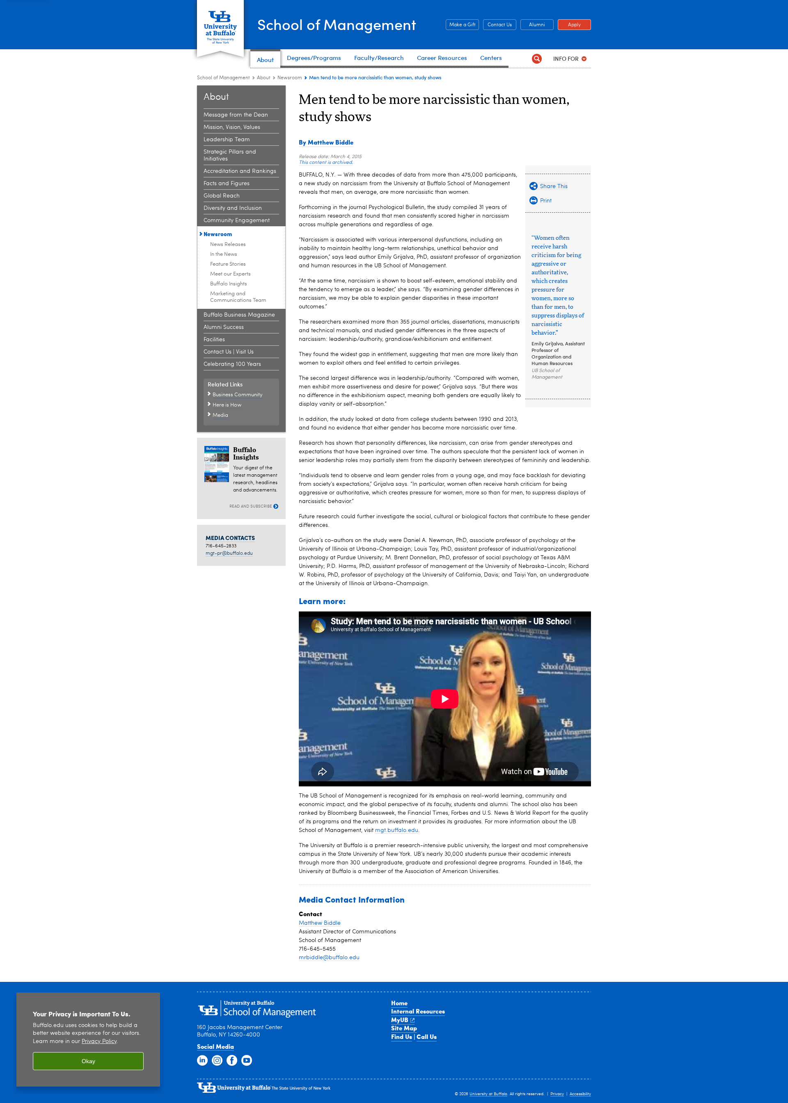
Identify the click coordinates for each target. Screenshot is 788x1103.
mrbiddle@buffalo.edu (329, 958)
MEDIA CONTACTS (230, 537)
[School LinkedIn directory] (202, 1060)
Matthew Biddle (320, 923)
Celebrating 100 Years (232, 364)
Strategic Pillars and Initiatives (230, 155)
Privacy (557, 1094)
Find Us (401, 1036)
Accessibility (580, 1094)
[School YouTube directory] (246, 1060)
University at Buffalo (488, 1094)
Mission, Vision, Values (232, 127)
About (263, 78)
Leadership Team (227, 139)
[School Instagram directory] (217, 1060)
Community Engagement (237, 220)
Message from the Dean (236, 115)
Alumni (532, 25)
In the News (223, 254)
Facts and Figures (227, 183)
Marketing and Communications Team (238, 297)
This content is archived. (326, 162)
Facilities (214, 339)
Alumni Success (224, 327)
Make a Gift (461, 25)
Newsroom (289, 78)
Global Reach (222, 196)
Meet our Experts (230, 274)
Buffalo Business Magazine (239, 315)
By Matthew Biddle (326, 142)
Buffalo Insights (228, 284)
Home (399, 1002)
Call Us (427, 1036)
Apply (569, 25)
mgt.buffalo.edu (396, 830)
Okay (88, 1061)
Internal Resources (418, 1011)
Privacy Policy (99, 1042)
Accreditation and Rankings (240, 171)
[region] (88, 1040)
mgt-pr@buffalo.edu (229, 553)
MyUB (399, 1019)
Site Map (404, 1027)
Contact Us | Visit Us (229, 352)
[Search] (536, 58)
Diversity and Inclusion (233, 208)
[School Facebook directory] (232, 1060)
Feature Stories (228, 264)
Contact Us (497, 25)
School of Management (336, 24)
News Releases (228, 244)
